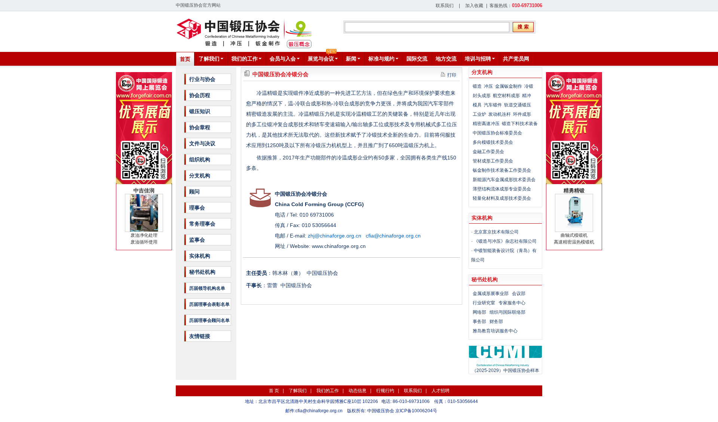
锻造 (477, 86)
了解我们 (298, 390)
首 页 (274, 390)
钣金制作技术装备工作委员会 (502, 170)
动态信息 (357, 390)
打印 (450, 75)
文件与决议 (202, 143)
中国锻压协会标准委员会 (497, 133)
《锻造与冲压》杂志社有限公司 (505, 241)
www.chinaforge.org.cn (339, 246)
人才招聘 (440, 390)
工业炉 (479, 114)
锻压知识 (199, 111)
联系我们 (445, 5)
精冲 (526, 95)
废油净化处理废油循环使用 (144, 216)
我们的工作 (327, 390)
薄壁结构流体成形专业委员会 (502, 189)
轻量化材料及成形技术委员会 (502, 198)
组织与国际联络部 (507, 312)
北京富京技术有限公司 (496, 232)
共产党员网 (516, 59)
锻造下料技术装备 (520, 123)
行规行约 (385, 390)
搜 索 (523, 27)
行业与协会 (202, 79)
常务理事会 (202, 224)
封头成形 (482, 95)
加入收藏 (474, 5)
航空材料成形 (506, 95)
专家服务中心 (511, 302)
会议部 (518, 293)
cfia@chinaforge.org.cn (319, 410)
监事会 (197, 240)
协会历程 (199, 95)
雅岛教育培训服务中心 (495, 330)
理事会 (197, 208)
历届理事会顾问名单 (209, 320)
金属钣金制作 (508, 86)
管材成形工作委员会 (493, 161)
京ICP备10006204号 (416, 410)
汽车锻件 (493, 105)
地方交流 (446, 59)
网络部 (479, 312)
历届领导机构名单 (207, 288)
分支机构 (199, 176)
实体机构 (199, 256)
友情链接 (199, 336)
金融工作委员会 (488, 151)
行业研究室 (484, 302)
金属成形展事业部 (491, 293)
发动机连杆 (499, 114)
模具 (477, 105)
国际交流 (416, 59)
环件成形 (522, 114)
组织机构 (199, 159)
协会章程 (199, 127)
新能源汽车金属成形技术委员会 (504, 179)
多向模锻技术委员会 (493, 142)
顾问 (194, 192)
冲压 (488, 86)
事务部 (479, 321)
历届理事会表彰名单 (209, 304)
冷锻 (528, 86)
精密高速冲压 (486, 123)
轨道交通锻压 (517, 105)
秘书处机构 (202, 272)
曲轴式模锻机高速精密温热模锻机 (574, 216)
